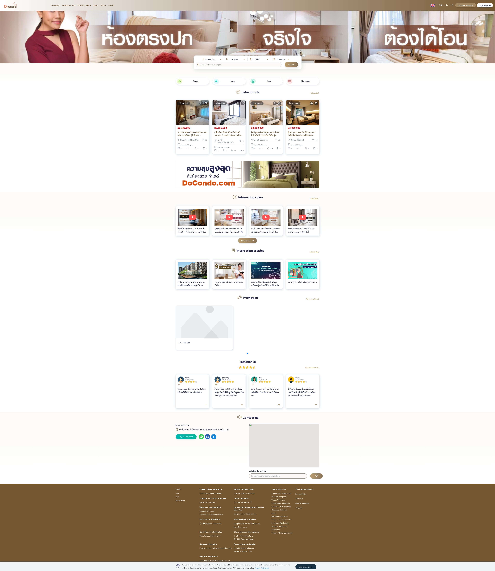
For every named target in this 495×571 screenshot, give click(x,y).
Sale (177, 493)
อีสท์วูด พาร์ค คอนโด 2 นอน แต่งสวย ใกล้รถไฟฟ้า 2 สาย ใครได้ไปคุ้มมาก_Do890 (265, 134)
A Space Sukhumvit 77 (242, 502)
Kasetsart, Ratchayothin (210, 507)
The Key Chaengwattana (243, 536)
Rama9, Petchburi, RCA (243, 489)
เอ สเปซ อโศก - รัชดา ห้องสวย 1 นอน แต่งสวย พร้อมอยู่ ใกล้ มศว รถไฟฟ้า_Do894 (192, 134)
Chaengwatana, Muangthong (246, 532)
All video (314, 198)
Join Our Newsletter (257, 471)
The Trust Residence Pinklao (211, 493)
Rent (177, 496)
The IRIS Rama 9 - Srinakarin (210, 523)
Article (103, 5)
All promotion (312, 299)
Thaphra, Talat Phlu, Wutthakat (213, 498)
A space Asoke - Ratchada (244, 493)
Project (95, 5)
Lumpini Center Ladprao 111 (245, 514)
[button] (491, 37)
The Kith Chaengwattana (243, 539)
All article (314, 252)
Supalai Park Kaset (207, 511)
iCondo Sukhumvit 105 (243, 551)
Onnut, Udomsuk (241, 498)
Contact (111, 5)
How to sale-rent (302, 503)
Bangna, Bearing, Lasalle (244, 544)
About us (299, 498)
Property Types (83, 5)
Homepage (55, 5)
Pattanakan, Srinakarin (210, 519)
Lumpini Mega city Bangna (244, 548)
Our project (180, 500)
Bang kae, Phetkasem (209, 556)
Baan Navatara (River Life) (210, 536)
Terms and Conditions (304, 489)
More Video (246, 240)
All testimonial (311, 367)
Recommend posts (68, 5)
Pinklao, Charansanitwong (211, 489)
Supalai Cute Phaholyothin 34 (211, 514)
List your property (465, 5)
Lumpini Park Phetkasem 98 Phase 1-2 (215, 560)
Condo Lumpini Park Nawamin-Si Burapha (216, 548)
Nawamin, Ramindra (208, 544)
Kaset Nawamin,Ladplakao (211, 532)
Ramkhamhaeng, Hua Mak (245, 519)
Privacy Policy (300, 494)
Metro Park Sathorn (207, 502)
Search (291, 64)
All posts (314, 93)
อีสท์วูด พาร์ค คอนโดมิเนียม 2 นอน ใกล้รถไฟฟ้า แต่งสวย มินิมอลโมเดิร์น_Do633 (301, 134)
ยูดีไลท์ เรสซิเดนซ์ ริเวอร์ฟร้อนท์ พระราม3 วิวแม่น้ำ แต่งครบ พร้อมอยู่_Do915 (227, 134)
